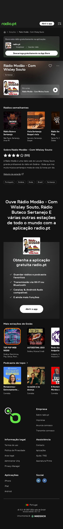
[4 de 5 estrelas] (18, 155)
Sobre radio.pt (42, 415)
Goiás (31, 182)
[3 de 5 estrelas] (14, 155)
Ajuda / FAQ (41, 456)
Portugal (33, 505)
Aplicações (41, 450)
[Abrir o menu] (59, 23)
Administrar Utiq (12, 461)
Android (8, 491)
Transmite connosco (45, 431)
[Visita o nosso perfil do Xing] (44, 480)
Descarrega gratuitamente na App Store (31, 53)
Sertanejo (9, 75)
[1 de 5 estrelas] (5, 155)
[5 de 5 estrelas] (22, 155)
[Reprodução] (55, 90)
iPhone (8, 481)
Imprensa (40, 420)
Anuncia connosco (44, 425)
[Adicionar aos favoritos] (50, 65)
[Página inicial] (5, 32)
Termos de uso (11, 445)
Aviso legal (9, 456)
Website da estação (12, 174)
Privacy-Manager (12, 466)
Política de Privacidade (15, 450)
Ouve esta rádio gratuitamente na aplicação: (25, 39)
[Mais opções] (57, 66)
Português (9, 182)
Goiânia (21, 182)
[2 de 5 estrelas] (9, 155)
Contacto (40, 445)
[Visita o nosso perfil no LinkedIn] (38, 480)
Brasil (40, 182)
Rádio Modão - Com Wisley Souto (35, 92)
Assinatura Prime (44, 461)
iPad (7, 486)
